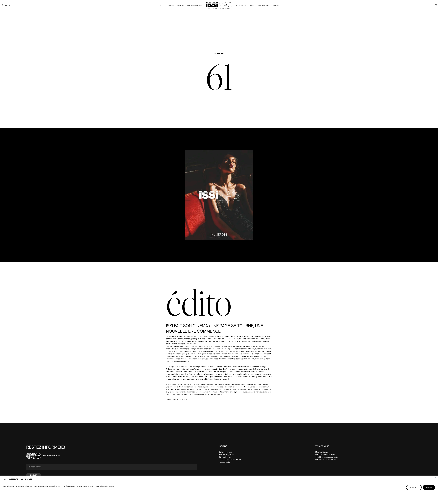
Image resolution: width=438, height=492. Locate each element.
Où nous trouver (225, 457)
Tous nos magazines (226, 454)
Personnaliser (413, 487)
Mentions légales (321, 452)
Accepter (429, 487)
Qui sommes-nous (225, 452)
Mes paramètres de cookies (325, 459)
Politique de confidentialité (325, 454)
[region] (219, 484)
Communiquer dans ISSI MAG (230, 459)
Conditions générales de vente (326, 457)
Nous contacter (224, 462)
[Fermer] (435, 477)
